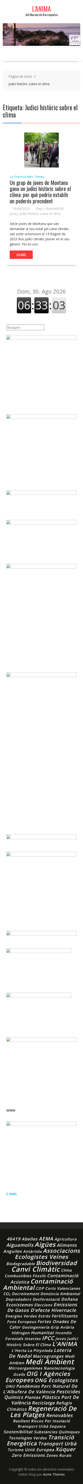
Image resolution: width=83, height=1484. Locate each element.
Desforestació (46, 1299)
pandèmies (28, 1386)
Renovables (59, 1415)
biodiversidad (56, 1263)
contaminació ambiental (38, 1284)
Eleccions (43, 1304)
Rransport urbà (33, 1426)
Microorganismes (25, 1368)
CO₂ (7, 1293)
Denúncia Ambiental (60, 1293)
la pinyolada (40, 1350)
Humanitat (42, 1332)
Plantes (32, 1397)
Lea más (21, 254)
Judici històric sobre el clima (40, 213)
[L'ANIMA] (41, 44)
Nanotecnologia (59, 1368)
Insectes (32, 1338)
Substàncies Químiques (57, 1431)
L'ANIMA (41, 8)
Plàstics (51, 1397)
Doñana (69, 1299)
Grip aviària (62, 1327)
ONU (10, 1386)
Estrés (44, 1316)
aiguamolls (19, 1245)
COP (40, 1288)
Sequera (57, 1426)
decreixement (25, 1293)
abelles (30, 1239)
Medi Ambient (49, 1361)
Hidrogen (21, 1332)
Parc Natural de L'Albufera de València (40, 1388)
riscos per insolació (50, 1421)
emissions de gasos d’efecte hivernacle (42, 1307)
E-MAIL (11, 1194)
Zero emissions (28, 1455)
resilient (21, 1421)
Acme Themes (54, 1474)
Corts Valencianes (62, 1288)
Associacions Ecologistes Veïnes (47, 1253)
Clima (66, 1270)
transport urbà (57, 1443)
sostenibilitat (18, 1431)
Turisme (16, 1449)
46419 (14, 1239)
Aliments (67, 1245)
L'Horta (19, 1350)
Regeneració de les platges (43, 1411)
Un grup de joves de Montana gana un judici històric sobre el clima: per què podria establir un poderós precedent (40, 191)
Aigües (45, 1244)
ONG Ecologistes (56, 1380)
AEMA (46, 1238)
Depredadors (18, 1299)
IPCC (48, 1338)
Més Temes (35, 176)
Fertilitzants (64, 1316)
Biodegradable (20, 1263)
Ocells (19, 1374)
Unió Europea (39, 1449)
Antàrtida (32, 1251)
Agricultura (65, 1239)
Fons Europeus (21, 1321)
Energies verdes (21, 1316)
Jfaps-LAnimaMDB (50, 208)
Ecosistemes (19, 1304)
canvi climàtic (35, 1268)
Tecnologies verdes (28, 1438)
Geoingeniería (35, 1327)
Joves (14, 213)
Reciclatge (43, 1403)
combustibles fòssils (25, 1275)
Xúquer (65, 1449)
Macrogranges (48, 1356)
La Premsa (18, 176)
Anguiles (12, 1251)
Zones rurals (58, 1455)
